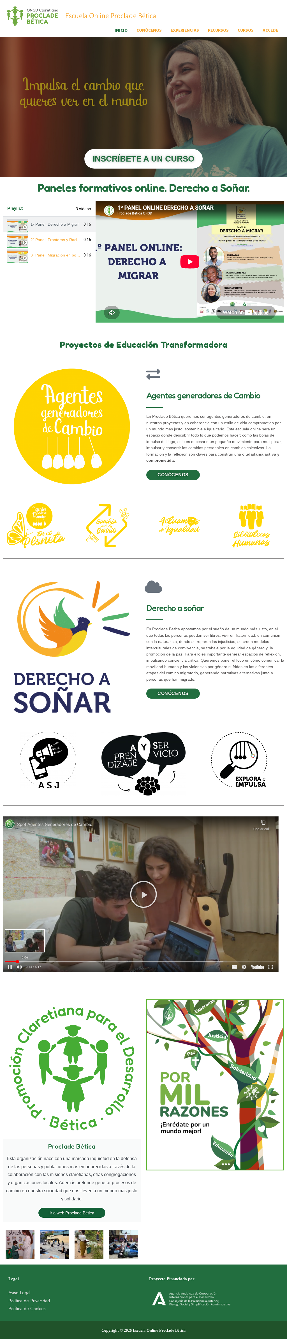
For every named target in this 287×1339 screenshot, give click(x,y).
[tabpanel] (190, 262)
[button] (143, 894)
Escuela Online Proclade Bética (110, 16)
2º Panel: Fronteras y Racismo (58, 239)
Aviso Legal (19, 1292)
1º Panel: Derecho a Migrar (55, 224)
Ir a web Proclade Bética (72, 1212)
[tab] (49, 224)
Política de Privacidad (29, 1301)
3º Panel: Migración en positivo (58, 255)
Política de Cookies (27, 1308)
